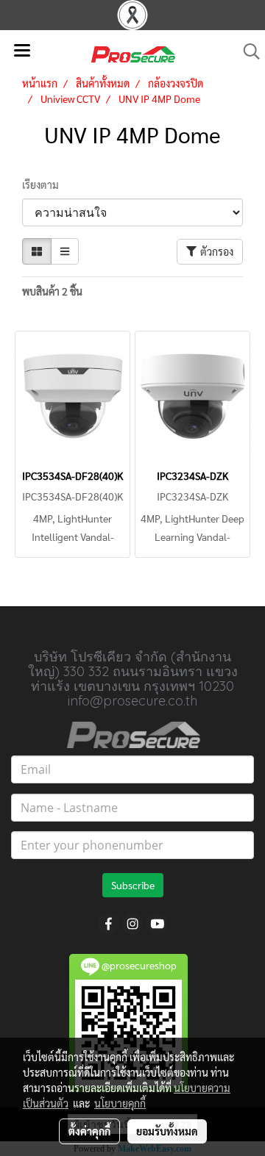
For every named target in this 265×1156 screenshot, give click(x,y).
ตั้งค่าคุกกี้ (89, 1131)
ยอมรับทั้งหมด (167, 1131)
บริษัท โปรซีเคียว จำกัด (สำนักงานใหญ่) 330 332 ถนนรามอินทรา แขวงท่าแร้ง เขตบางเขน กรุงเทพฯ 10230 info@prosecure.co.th (133, 678)
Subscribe (133, 884)
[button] (246, 51)
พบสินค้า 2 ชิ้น (52, 291)
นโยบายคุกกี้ (120, 1103)
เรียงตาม (44, 184)
